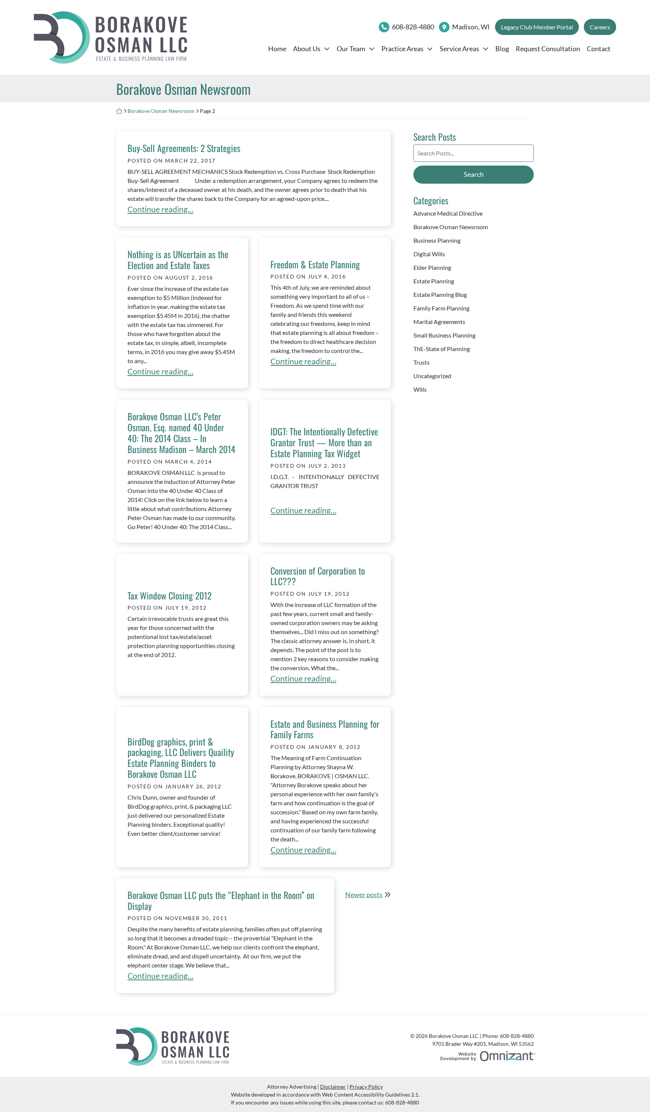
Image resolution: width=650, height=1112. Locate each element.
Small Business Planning (444, 335)
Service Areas (459, 48)
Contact (599, 48)
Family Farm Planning (441, 308)
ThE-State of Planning (441, 348)
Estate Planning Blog (440, 294)
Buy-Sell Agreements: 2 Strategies (184, 148)
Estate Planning (433, 280)
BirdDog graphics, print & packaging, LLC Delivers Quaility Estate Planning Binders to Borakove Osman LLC (181, 757)
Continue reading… (160, 209)
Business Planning (436, 240)
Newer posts (364, 894)
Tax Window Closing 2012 (169, 595)
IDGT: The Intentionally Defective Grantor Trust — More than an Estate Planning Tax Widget (324, 442)
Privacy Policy (366, 1086)
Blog (502, 48)
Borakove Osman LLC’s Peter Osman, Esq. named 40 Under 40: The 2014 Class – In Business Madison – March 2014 (181, 432)
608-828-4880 (413, 27)
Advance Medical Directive (448, 213)
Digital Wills (429, 253)
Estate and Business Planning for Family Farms (325, 729)
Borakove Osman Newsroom (161, 111)
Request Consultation (548, 48)
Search (474, 174)
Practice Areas (402, 48)
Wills (420, 389)
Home (277, 48)
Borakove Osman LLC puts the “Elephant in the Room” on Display (221, 900)
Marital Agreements (439, 321)
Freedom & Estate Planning (315, 264)
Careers (600, 26)
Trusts (421, 362)
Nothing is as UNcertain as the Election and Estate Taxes (178, 259)
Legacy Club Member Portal (537, 26)
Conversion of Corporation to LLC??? (317, 576)
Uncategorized (432, 375)
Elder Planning (432, 267)
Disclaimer (333, 1086)
